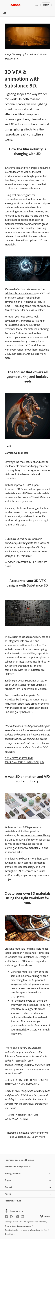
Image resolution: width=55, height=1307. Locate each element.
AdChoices (11, 1234)
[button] (36, 4)
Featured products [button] (13, 1200)
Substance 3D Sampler (22, 961)
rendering (38, 699)
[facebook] (6, 1216)
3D (4, 12)
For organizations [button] (13, 1173)
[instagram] (11, 1216)
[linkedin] (22, 1216)
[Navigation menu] (4, 5)
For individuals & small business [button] (19, 1160)
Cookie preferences (24, 1226)
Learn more (38, 1136)
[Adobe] (15, 5)
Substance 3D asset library (35, 835)
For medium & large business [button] (18, 1166)
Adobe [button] (8, 1194)
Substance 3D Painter (17, 489)
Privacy (43, 1222)
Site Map (44, 1230)
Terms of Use (10, 1226)
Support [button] (8, 1180)
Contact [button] (8, 1187)
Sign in (46, 5)
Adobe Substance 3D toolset (20, 293)
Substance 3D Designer (36, 957)
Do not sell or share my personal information (21, 1230)
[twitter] (17, 1216)
